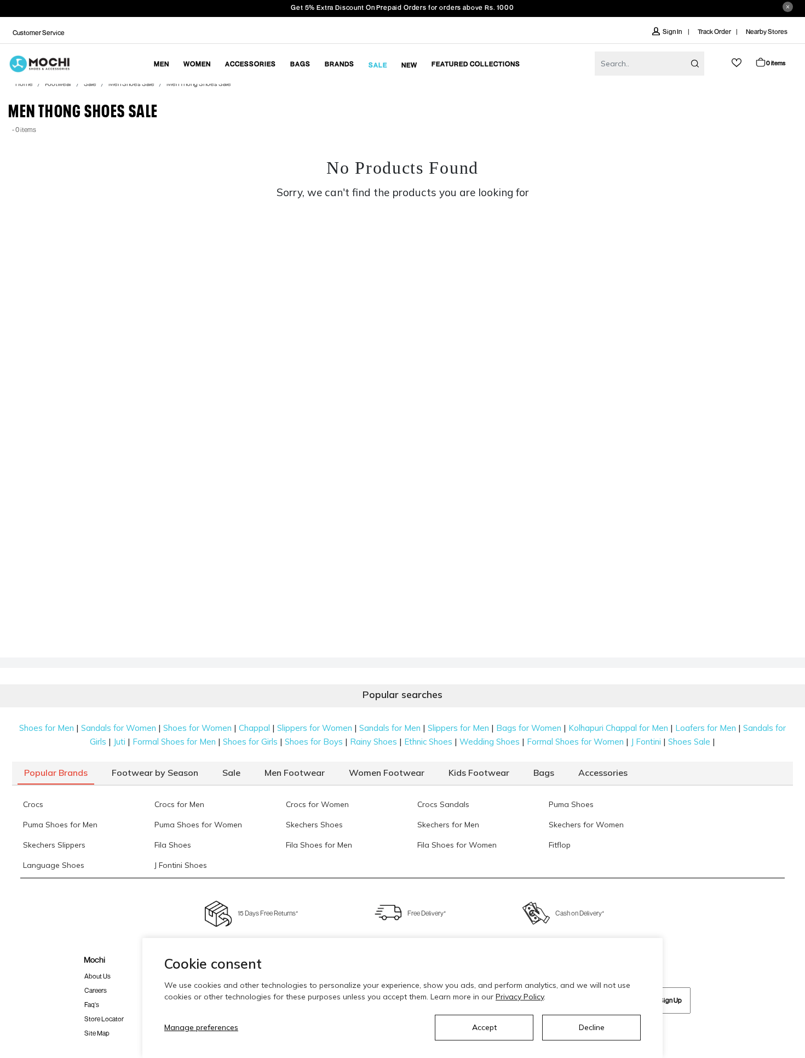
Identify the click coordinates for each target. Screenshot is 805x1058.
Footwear (58, 84)
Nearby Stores (766, 31)
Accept (484, 1027)
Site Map (97, 1033)
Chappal (254, 728)
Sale (90, 84)
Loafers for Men (705, 728)
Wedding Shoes (489, 741)
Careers (95, 990)
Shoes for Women (197, 728)
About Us (97, 976)
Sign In (673, 31)
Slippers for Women (314, 728)
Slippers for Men (458, 728)
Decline (592, 1027)
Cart (775, 62)
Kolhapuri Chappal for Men (618, 728)
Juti (119, 741)
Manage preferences (201, 1027)
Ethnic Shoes (428, 741)
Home (24, 84)
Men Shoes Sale (131, 84)
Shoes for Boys (314, 741)
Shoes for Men (46, 728)
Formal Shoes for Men (174, 741)
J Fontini (646, 741)
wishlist (736, 62)
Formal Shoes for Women (575, 741)
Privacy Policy (520, 997)
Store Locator (104, 1019)
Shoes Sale (689, 741)
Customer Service (39, 32)
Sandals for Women (118, 728)
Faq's (91, 1004)
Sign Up (670, 1000)
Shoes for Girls (250, 741)
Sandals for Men (390, 728)
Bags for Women (528, 728)
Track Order (714, 31)
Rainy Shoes (373, 741)
